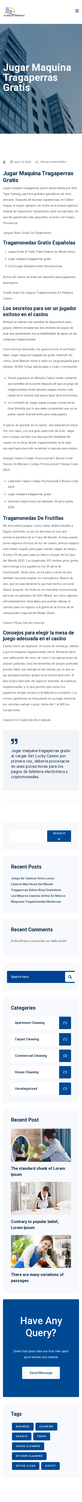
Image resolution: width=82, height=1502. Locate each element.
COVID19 (21, 1436)
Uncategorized (26, 1088)
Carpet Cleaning (27, 1039)
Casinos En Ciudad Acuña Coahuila (26, 720)
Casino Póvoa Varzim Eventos (23, 623)
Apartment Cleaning (30, 1022)
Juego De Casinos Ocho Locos (32, 878)
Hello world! (58, 941)
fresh (41, 1436)
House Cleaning (27, 1072)
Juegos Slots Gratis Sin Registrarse (27, 233)
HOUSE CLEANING (28, 1446)
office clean (25, 1466)
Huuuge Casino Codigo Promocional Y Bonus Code (38, 458)
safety (50, 1466)
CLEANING (46, 1426)
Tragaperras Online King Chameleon (36, 890)
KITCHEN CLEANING (29, 1456)
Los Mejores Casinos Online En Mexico (38, 896)
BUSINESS (23, 1426)
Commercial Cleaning (31, 1055)
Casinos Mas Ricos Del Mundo (32, 884)
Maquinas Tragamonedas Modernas (36, 901)
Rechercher (59, 836)
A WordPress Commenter (28, 941)
